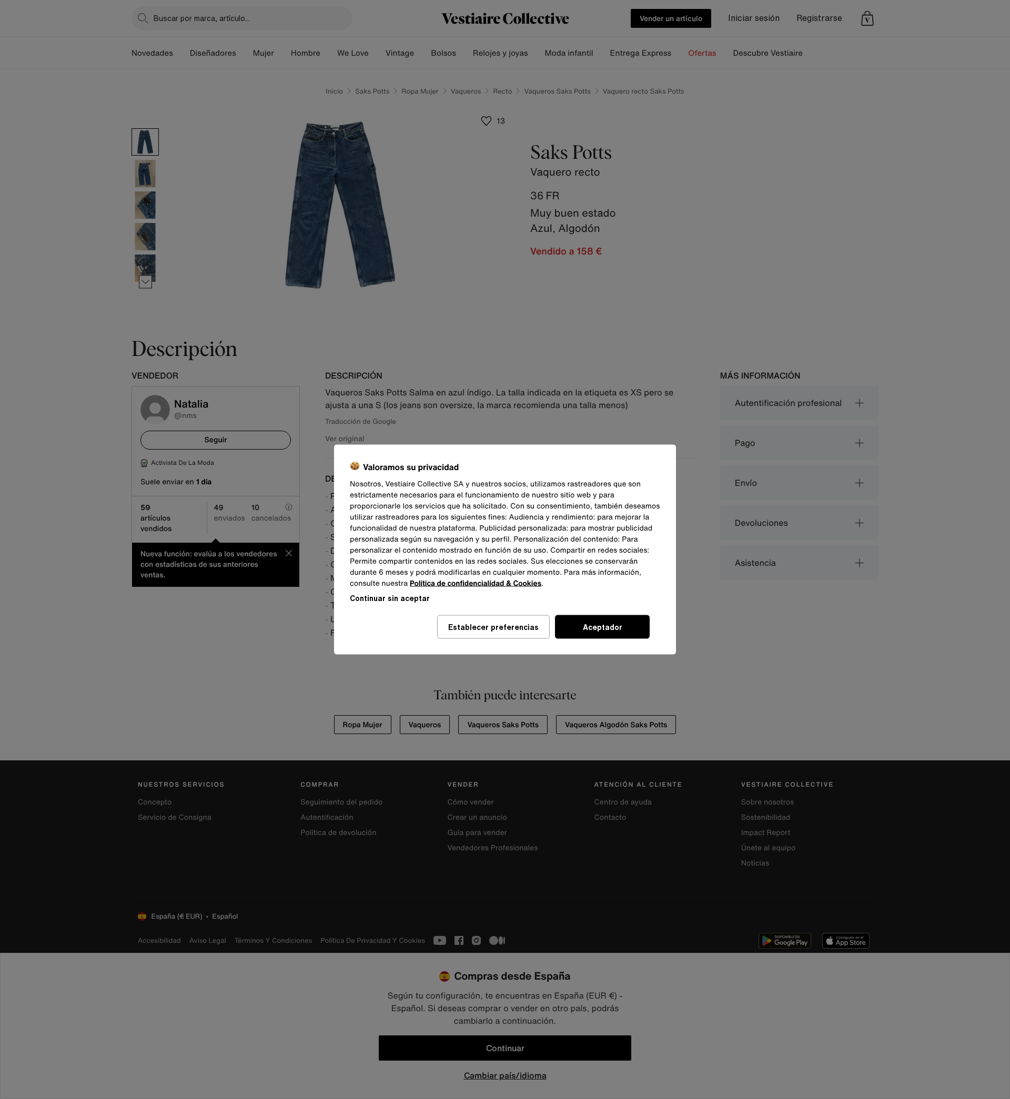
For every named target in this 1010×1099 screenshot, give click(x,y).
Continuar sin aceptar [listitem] (390, 598)
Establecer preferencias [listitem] (493, 627)
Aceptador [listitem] (602, 627)
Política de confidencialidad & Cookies (475, 583)
